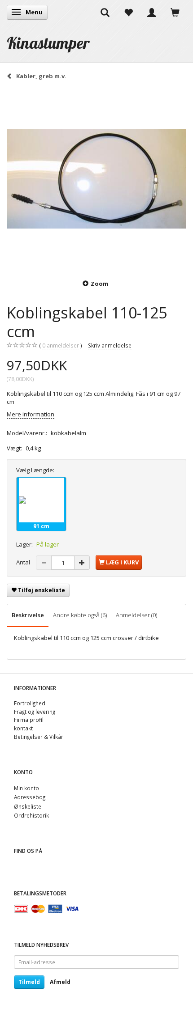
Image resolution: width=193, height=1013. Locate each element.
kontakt (23, 728)
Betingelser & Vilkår (38, 736)
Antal (23, 562)
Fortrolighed (29, 703)
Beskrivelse (28, 615)
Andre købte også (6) (80, 615)
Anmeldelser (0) (136, 615)
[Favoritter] (128, 12)
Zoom (99, 284)
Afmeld (60, 982)
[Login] (151, 12)
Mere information (30, 414)
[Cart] (175, 12)
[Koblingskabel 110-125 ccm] (96, 178)
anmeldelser (60, 345)
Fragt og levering (34, 711)
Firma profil (29, 719)
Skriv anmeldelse (110, 345)
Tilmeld (29, 982)
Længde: (35, 470)
